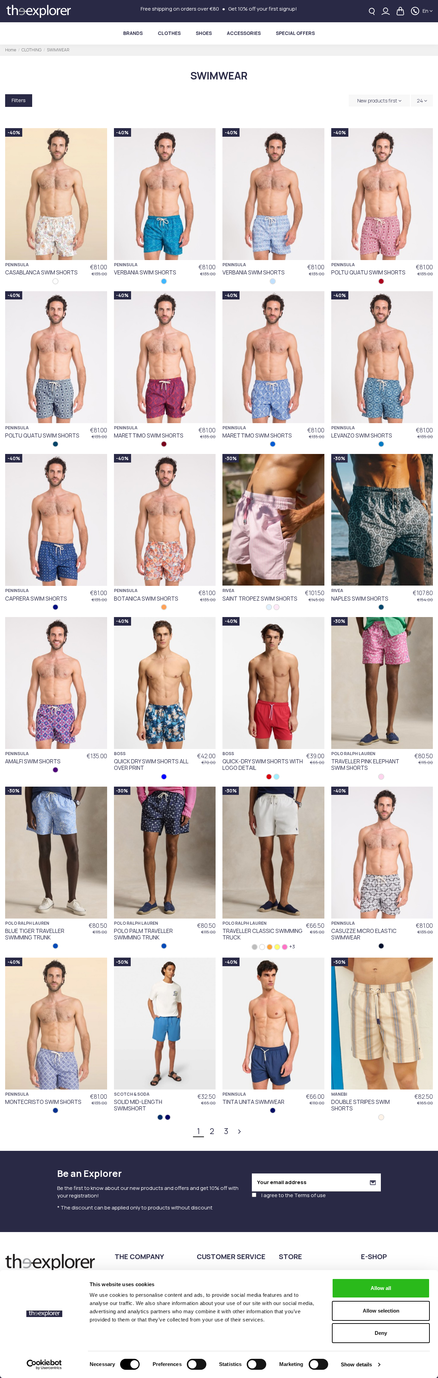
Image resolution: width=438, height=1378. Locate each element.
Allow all (381, 1288)
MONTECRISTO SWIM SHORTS (43, 1102)
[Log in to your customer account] (386, 11)
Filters (19, 100)
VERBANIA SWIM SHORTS (145, 272)
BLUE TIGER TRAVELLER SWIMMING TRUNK (34, 934)
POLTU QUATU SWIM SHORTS (368, 272)
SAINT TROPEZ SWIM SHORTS (259, 598)
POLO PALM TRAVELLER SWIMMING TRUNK (143, 934)
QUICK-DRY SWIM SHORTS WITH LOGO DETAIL (262, 765)
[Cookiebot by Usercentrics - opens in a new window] (44, 1364)
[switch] (196, 1364)
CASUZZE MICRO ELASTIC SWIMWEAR (364, 934)
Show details (356, 1364)
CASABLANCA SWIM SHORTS (41, 272)
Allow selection (381, 1311)
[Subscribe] (373, 1182)
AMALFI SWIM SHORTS (33, 761)
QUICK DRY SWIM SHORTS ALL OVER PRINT (151, 765)
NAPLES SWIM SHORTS (359, 598)
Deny (381, 1333)
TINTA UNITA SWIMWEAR (253, 1102)
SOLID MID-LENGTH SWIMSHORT (138, 1105)
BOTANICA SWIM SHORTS (146, 598)
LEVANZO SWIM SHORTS (361, 435)
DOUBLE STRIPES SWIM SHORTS (360, 1105)
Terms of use (310, 1195)
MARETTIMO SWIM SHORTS (148, 435)
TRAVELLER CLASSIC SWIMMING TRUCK (262, 934)
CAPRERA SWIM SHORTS (36, 598)
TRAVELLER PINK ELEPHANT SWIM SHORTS (365, 765)
